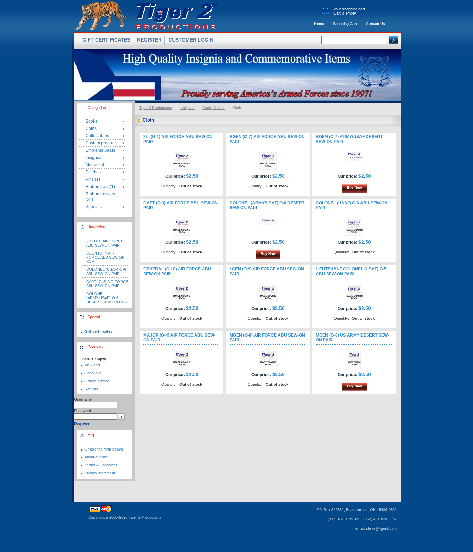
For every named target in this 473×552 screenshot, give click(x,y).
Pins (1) (93, 179)
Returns (91, 389)
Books (91, 121)
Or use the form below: (103, 449)
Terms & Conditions (100, 465)
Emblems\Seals (100, 150)
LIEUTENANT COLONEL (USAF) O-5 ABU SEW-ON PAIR (351, 271)
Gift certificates (98, 331)
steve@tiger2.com (381, 528)
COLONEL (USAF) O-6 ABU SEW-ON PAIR (106, 271)
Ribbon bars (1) (100, 186)
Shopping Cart (345, 23)
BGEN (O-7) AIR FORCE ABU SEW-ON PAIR (105, 257)
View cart (92, 365)
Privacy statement (99, 473)
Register (149, 40)
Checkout (92, 373)
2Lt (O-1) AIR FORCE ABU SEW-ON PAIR (104, 243)
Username (83, 399)
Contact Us (375, 23)
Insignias (187, 108)
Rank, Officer (213, 108)
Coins (91, 128)
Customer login (191, 40)
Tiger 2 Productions (155, 108)
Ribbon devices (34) (100, 197)
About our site (96, 457)
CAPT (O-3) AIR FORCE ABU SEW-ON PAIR (107, 283)
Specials (94, 206)
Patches (93, 172)
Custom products (101, 143)
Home (319, 23)
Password (82, 411)
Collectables (97, 135)
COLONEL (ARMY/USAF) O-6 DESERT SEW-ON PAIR (106, 298)
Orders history (96, 381)
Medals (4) (96, 164)
